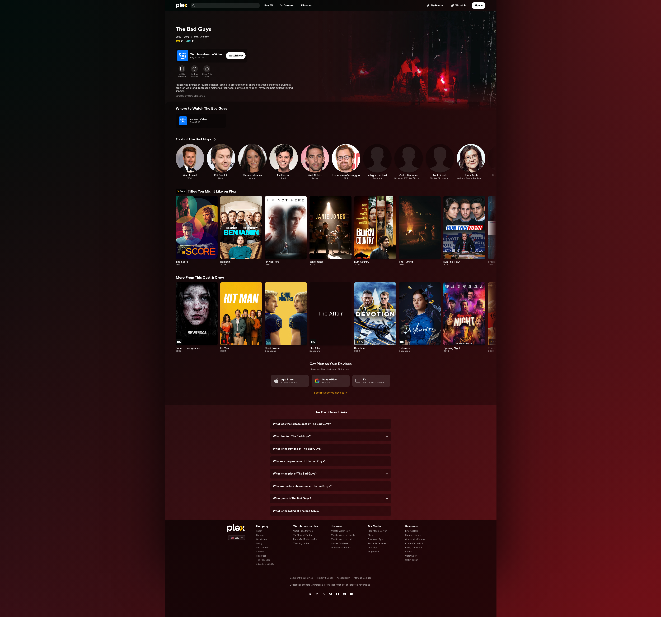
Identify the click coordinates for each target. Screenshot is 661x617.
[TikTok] (316, 593)
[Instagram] (309, 593)
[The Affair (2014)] (330, 317)
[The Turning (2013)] (420, 231)
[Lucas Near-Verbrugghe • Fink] (346, 162)
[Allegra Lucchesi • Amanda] (377, 162)
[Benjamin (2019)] (241, 231)
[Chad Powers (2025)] (286, 317)
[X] (323, 593)
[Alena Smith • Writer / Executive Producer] (471, 162)
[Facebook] (337, 593)
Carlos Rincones (196, 96)
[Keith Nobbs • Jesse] (315, 162)
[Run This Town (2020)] (464, 231)
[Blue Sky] (330, 593)
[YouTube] (351, 593)
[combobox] (227, 5)
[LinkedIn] (344, 593)
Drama (194, 36)
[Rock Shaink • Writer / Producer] (440, 162)
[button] (207, 71)
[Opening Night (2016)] (464, 317)
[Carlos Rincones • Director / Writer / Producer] (408, 162)
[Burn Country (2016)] (375, 231)
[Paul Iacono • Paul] (283, 162)
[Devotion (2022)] (375, 317)
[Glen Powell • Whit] (190, 162)
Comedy (204, 36)
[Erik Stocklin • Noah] (221, 162)
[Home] (182, 5)
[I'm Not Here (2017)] (286, 231)
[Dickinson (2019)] (420, 317)
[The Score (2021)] (197, 231)
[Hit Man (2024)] (241, 317)
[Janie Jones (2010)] (330, 231)
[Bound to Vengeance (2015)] (197, 317)
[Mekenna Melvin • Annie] (252, 162)
